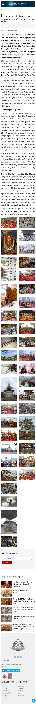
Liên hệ (4, 697)
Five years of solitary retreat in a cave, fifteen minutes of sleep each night (23, 609)
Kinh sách (21, 695)
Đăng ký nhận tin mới (12, 670)
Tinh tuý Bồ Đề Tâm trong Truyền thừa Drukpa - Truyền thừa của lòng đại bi (24, 601)
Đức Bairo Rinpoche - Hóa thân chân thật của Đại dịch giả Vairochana (22, 584)
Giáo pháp (21, 686)
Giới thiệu (4, 688)
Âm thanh (20, 690)
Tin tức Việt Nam (7, 690)
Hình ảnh (20, 688)
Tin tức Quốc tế (6, 693)
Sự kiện (4, 695)
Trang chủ (4, 10)
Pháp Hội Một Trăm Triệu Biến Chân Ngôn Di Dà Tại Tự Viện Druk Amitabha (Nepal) (24, 627)
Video (19, 693)
